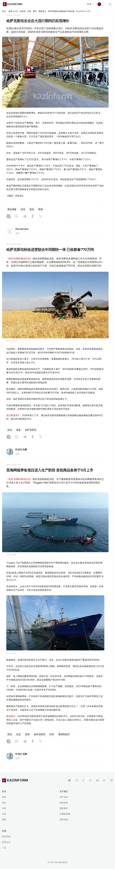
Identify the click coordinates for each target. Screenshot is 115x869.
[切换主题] (101, 4)
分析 (4, 808)
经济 (52, 734)
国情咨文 (42, 11)
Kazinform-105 (83, 11)
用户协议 (64, 797)
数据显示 (10, 716)
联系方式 (6, 842)
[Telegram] (24, 216)
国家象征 (64, 808)
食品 (32, 209)
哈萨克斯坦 (30, 430)
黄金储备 (11, 209)
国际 (4, 819)
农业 (23, 209)
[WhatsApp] (16, 216)
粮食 (40, 209)
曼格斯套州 (64, 734)
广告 (4, 847)
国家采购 (64, 819)
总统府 (23, 11)
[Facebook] (32, 216)
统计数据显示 (13, 415)
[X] (40, 216)
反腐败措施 (65, 814)
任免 (29, 11)
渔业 (9, 734)
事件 (35, 11)
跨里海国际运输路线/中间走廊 (61, 11)
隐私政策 (64, 802)
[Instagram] (8, 216)
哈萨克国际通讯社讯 (19, 258)
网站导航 (6, 836)
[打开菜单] (110, 4)
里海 (27, 734)
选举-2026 (13, 11)
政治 (4, 802)
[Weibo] (90, 780)
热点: (4, 11)
